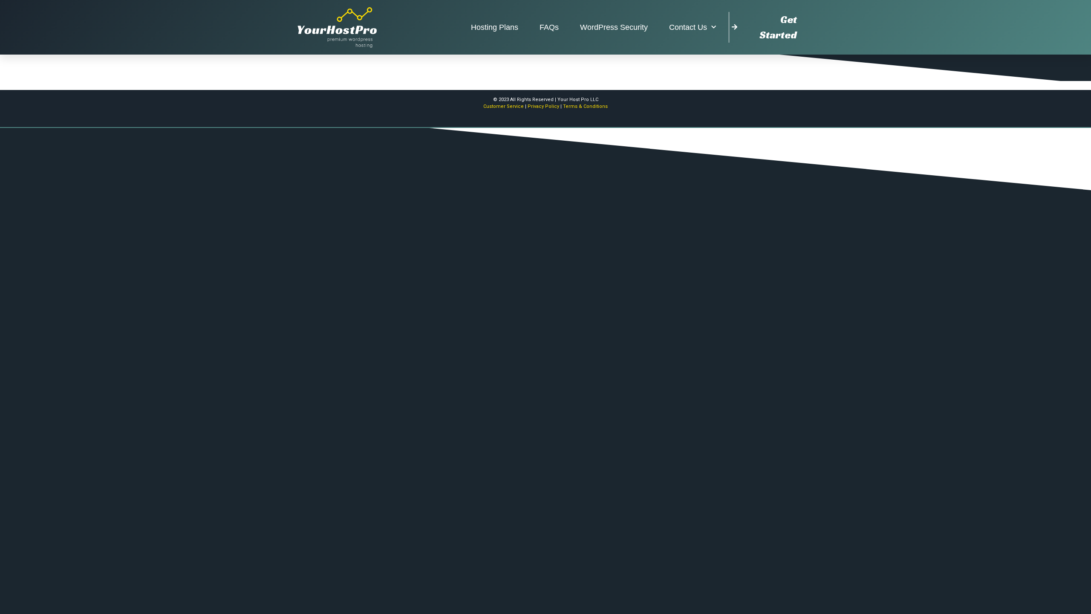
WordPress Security (614, 27)
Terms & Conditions (585, 106)
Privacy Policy (543, 106)
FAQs (549, 27)
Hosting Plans (494, 27)
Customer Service (503, 106)
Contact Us (688, 27)
